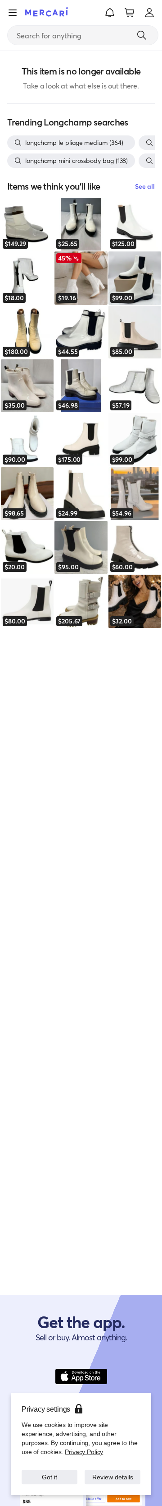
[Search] (142, 35)
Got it (49, 1472)
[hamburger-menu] (13, 13)
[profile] (149, 13)
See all (145, 186)
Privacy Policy (83, 1442)
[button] (110, 13)
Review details (112, 1472)
